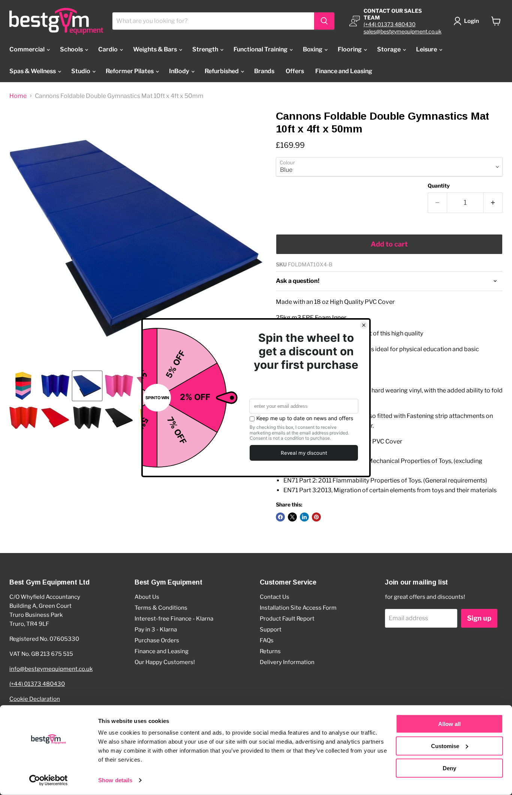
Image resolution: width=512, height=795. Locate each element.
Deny (449, 768)
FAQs (267, 640)
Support (270, 629)
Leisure (427, 49)
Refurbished (222, 71)
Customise (445, 746)
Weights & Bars (155, 49)
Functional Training (261, 49)
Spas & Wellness (33, 71)
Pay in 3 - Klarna (156, 629)
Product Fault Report (287, 618)
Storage (389, 49)
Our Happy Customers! (165, 662)
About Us (147, 597)
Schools (72, 49)
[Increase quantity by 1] (493, 202)
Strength (205, 49)
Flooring (350, 49)
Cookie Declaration (34, 699)
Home (18, 96)
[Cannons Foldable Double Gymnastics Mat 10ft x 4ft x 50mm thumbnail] (23, 386)
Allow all (449, 724)
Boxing (313, 49)
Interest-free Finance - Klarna (174, 618)
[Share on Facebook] (280, 516)
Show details (115, 780)
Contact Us (274, 597)
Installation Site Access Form (298, 607)
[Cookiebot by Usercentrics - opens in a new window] (48, 780)
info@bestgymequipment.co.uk (51, 669)
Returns (270, 651)
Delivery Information (287, 662)
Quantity (439, 186)
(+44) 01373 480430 (390, 24)
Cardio (108, 49)
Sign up (479, 618)
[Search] (324, 21)
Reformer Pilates (130, 71)
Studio (81, 71)
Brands (264, 71)
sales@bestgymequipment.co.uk (403, 31)
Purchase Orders (157, 640)
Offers (295, 71)
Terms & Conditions (161, 607)
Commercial (27, 49)
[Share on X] (292, 516)
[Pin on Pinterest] (316, 516)
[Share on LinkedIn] (304, 516)
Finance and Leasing (343, 71)
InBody (179, 71)
